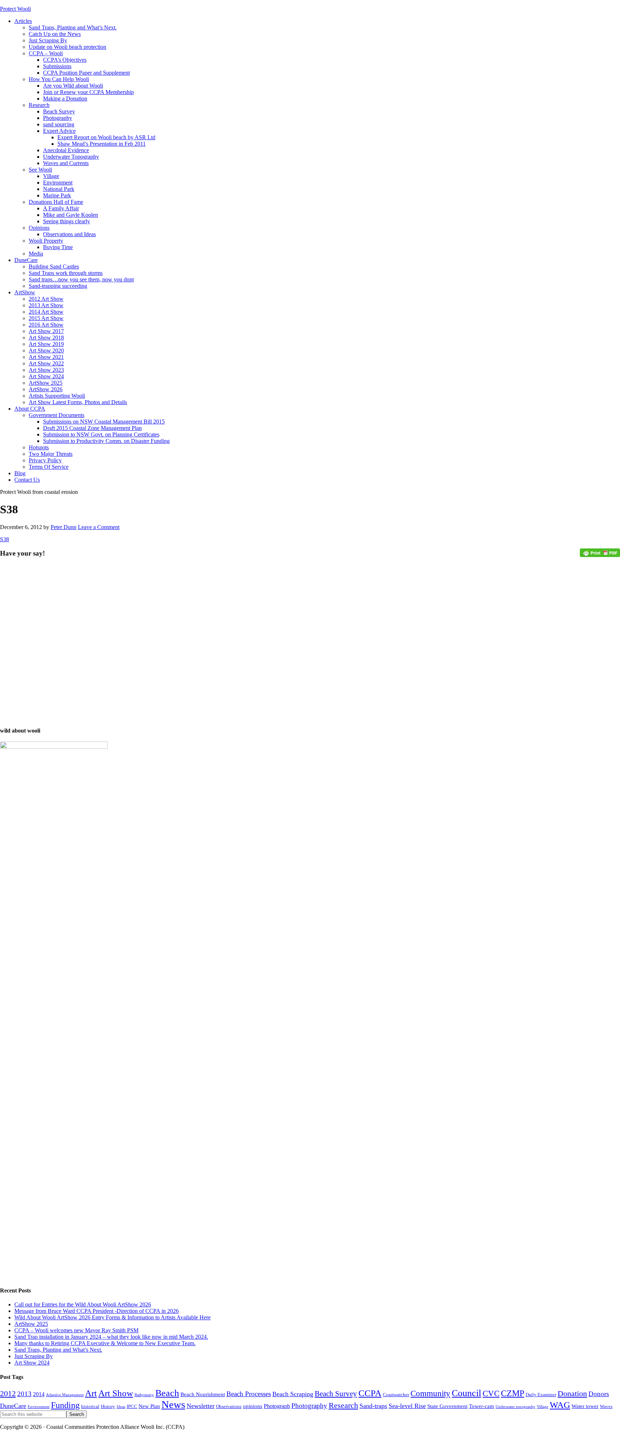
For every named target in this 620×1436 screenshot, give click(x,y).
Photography (309, 1405)
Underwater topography (515, 1407)
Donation (572, 1393)
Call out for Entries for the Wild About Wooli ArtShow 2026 (82, 1304)
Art (91, 1393)
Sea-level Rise (407, 1405)
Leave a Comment (98, 527)
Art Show (115, 1393)
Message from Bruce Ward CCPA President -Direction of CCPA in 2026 (96, 1311)
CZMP (512, 1393)
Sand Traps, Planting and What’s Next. (58, 1350)
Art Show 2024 (32, 1363)
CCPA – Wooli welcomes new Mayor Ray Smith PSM (76, 1330)
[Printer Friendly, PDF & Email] (600, 552)
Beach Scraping (292, 1394)
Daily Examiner (541, 1394)
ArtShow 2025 (31, 1324)
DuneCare (13, 1405)
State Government (447, 1406)
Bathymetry (144, 1395)
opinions (252, 1406)
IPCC (132, 1406)
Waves (606, 1406)
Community (430, 1393)
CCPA (369, 1393)
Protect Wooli (15, 9)
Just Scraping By (33, 1356)
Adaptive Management (65, 1395)
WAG (560, 1405)
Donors (598, 1394)
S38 (4, 539)
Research (343, 1405)
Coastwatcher (396, 1394)
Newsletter (201, 1405)
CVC (491, 1393)
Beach (167, 1393)
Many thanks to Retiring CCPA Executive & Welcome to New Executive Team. (105, 1343)
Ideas (121, 1407)
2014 (38, 1394)
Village (542, 1407)
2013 (24, 1394)
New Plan (149, 1406)
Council (466, 1393)
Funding (65, 1405)
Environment (39, 1407)
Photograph (277, 1406)
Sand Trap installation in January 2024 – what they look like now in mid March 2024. (111, 1337)
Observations (228, 1406)
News (173, 1404)
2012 (8, 1393)
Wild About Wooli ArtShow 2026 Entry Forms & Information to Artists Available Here (112, 1317)
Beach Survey (336, 1393)
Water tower (585, 1406)
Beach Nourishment (202, 1394)
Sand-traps (373, 1405)
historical (90, 1406)
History (108, 1406)
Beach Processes (248, 1394)
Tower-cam (481, 1406)
